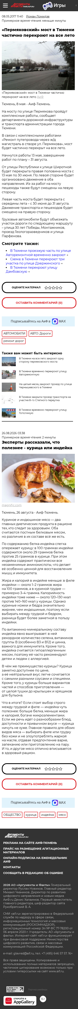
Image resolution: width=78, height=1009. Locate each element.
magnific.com (12, 505)
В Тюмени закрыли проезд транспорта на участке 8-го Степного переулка (45, 398)
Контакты (11, 867)
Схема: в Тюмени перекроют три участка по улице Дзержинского (35, 261)
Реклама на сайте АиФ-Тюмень (30, 843)
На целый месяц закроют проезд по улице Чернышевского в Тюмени (45, 386)
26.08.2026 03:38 (13, 433)
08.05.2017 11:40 (12, 16)
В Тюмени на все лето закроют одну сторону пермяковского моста (41, 360)
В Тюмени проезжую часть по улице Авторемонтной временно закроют (38, 253)
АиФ (40, 97)
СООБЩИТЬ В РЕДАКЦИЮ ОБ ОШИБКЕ (33, 873)
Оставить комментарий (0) (39, 303)
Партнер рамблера (37, 989)
